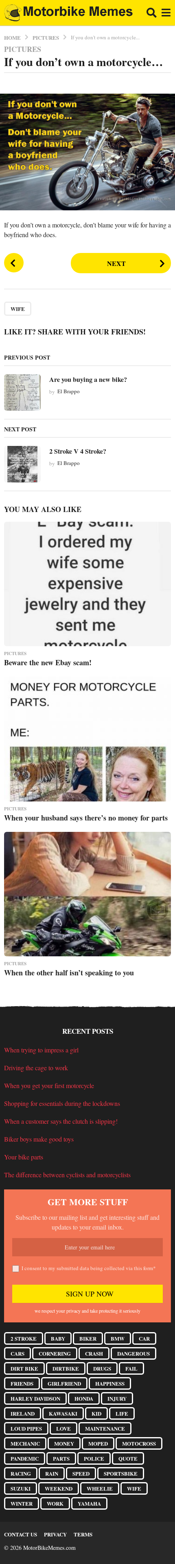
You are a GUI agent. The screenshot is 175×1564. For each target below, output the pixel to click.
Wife (18, 309)
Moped (98, 1443)
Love (63, 1428)
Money (64, 1443)
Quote (128, 1458)
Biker (87, 1338)
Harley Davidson (35, 1398)
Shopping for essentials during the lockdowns (62, 1103)
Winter (22, 1503)
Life (122, 1413)
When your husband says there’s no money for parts (86, 817)
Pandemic (25, 1458)
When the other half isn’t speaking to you (69, 972)
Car (144, 1338)
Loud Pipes (26, 1428)
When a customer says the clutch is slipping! (61, 1121)
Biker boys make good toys (39, 1139)
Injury (117, 1398)
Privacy (55, 1534)
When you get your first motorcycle (49, 1085)
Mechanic (25, 1443)
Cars (17, 1353)
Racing (21, 1473)
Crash (94, 1353)
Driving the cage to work (36, 1067)
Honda (83, 1398)
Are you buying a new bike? (88, 379)
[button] (152, 13)
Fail (131, 1368)
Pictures (22, 49)
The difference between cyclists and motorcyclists (67, 1174)
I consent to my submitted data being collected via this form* (89, 1268)
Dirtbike (65, 1368)
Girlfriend (64, 1383)
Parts (61, 1458)
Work (55, 1503)
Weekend (58, 1488)
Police (94, 1458)
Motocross (139, 1443)
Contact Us (20, 1534)
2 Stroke (24, 1338)
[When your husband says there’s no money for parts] (87, 739)
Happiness (110, 1383)
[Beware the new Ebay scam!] (87, 584)
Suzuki (21, 1488)
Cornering (55, 1353)
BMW (118, 1338)
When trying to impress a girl (41, 1050)
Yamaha (89, 1503)
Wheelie (100, 1488)
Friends (22, 1383)
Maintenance (105, 1428)
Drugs (102, 1368)
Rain (51, 1473)
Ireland (23, 1413)
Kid (96, 1413)
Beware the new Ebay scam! (48, 662)
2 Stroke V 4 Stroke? (77, 451)
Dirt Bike (24, 1368)
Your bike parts (23, 1157)
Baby (58, 1338)
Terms (83, 1534)
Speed (81, 1473)
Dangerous (133, 1353)
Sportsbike (121, 1473)
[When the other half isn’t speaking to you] (87, 894)
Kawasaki (63, 1413)
